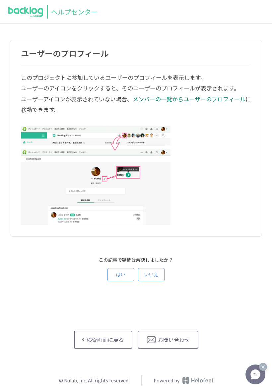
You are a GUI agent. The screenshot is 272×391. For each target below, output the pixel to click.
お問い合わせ (174, 340)
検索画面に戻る (105, 340)
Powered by (166, 380)
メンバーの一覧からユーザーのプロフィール (189, 99)
